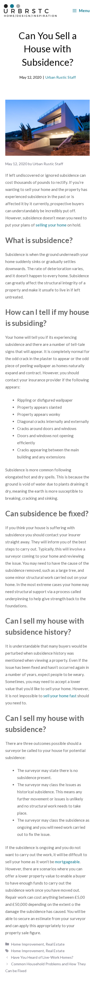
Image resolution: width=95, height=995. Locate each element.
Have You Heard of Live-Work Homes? (42, 957)
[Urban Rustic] (30, 10)
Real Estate (55, 944)
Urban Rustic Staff (60, 77)
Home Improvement (27, 944)
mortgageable (67, 861)
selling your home (51, 225)
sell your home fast (60, 695)
